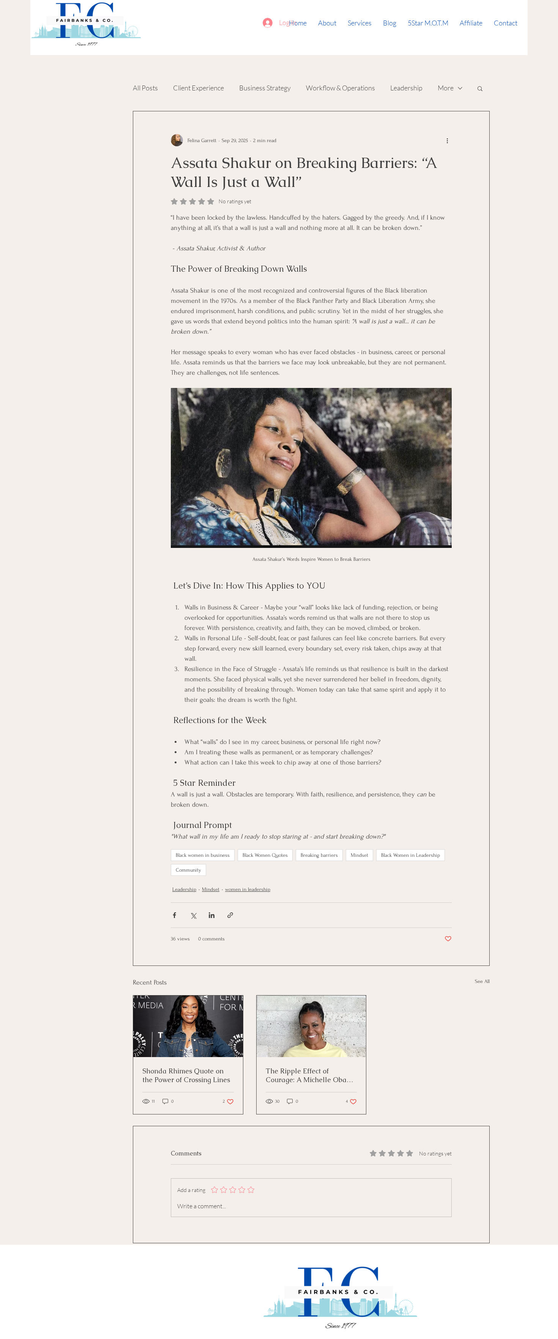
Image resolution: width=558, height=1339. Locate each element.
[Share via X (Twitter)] (193, 915)
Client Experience (198, 88)
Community (188, 870)
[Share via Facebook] (174, 915)
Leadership (406, 88)
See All (482, 981)
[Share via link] (230, 915)
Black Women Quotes (265, 855)
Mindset (359, 855)
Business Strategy (265, 88)
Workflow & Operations (340, 88)
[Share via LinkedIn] (211, 915)
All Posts (145, 88)
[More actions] (447, 140)
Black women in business (203, 855)
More (446, 88)
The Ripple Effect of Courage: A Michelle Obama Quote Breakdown (311, 1075)
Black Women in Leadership (410, 855)
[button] (480, 88)
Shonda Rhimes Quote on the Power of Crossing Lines (186, 1075)
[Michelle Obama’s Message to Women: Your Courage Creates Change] (311, 1026)
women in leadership (247, 889)
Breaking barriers (319, 855)
